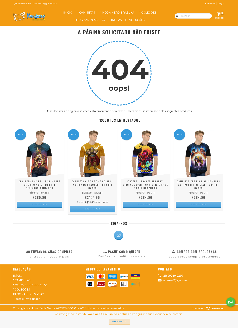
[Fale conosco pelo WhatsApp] (230, 302)
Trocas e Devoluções (128, 20)
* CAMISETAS (86, 12)
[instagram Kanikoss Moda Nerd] (118, 235)
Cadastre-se (209, 3)
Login (221, 3)
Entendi (119, 321)
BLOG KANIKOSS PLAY (90, 20)
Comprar (39, 204)
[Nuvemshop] (208, 309)
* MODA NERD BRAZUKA (117, 12)
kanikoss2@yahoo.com (45, 3)
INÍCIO (67, 12)
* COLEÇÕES (147, 12)
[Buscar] (176, 15)
